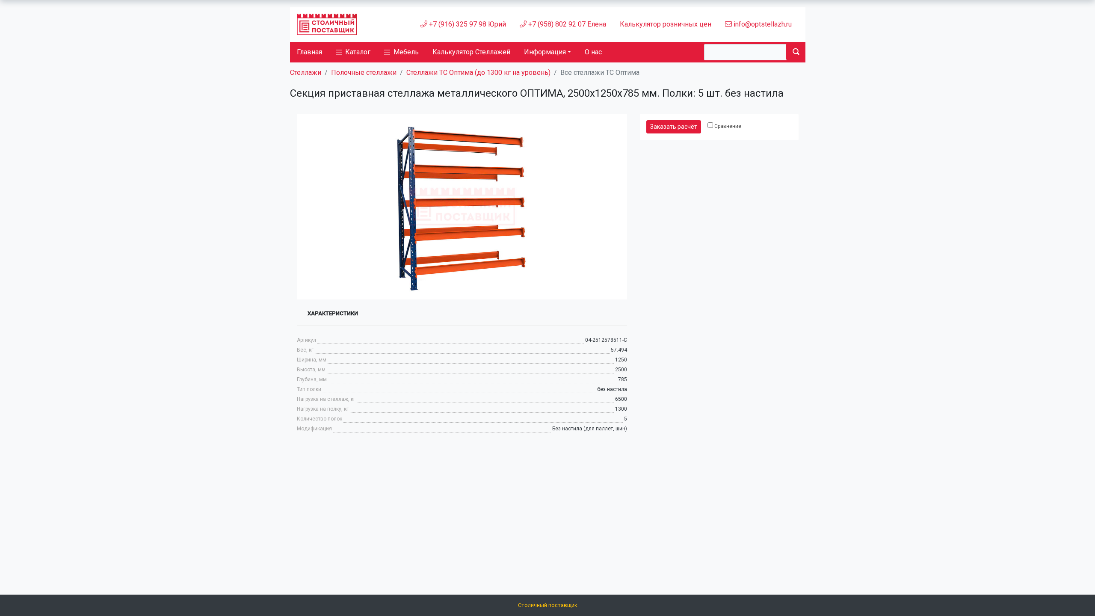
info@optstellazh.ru (762, 24)
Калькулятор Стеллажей (471, 52)
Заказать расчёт (673, 126)
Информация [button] (545, 52)
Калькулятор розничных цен (665, 24)
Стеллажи (305, 72)
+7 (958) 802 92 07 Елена (566, 24)
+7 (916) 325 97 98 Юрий (466, 24)
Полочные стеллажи (364, 72)
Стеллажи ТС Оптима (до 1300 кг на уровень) (478, 72)
